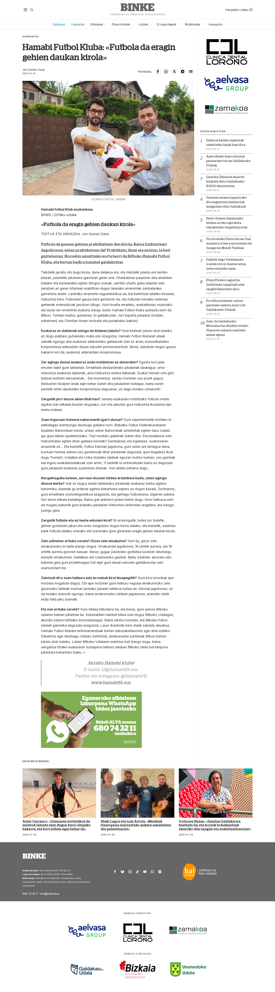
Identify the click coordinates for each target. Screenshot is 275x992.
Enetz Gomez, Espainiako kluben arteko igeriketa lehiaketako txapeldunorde (226, 223)
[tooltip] (158, 71)
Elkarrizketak (30, 36)
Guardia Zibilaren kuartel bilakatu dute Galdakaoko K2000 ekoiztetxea (225, 182)
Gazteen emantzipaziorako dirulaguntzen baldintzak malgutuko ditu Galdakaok (226, 202)
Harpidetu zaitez (237, 9)
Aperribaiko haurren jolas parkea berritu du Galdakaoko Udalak (228, 161)
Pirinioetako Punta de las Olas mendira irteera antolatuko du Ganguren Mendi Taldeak (229, 244)
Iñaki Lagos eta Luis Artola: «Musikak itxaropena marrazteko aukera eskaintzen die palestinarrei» (136, 825)
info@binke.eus (49, 893)
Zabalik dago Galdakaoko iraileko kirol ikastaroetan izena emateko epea (226, 264)
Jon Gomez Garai (33, 70)
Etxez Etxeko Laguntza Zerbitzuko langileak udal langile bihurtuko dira (225, 285)
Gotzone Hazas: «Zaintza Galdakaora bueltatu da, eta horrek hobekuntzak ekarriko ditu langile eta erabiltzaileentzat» (215, 825)
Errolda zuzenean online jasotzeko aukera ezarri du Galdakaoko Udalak (225, 305)
